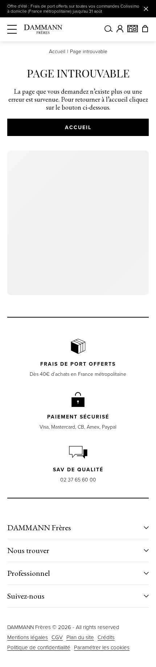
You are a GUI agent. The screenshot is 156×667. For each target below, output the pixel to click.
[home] (43, 29)
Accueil (57, 51)
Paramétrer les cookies (102, 647)
